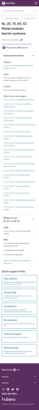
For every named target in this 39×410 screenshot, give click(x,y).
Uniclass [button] (5, 377)
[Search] (34, 11)
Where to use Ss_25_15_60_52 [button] (11, 219)
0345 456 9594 (9, 393)
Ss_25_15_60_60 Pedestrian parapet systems (19, 171)
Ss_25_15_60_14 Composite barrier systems (19, 100)
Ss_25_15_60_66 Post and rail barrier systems (19, 182)
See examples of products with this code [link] (16, 44)
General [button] (5, 383)
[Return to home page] (9, 3)
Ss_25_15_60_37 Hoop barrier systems (17, 132)
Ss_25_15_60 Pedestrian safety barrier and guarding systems (12, 18)
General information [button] (13, 55)
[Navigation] (36, 3)
